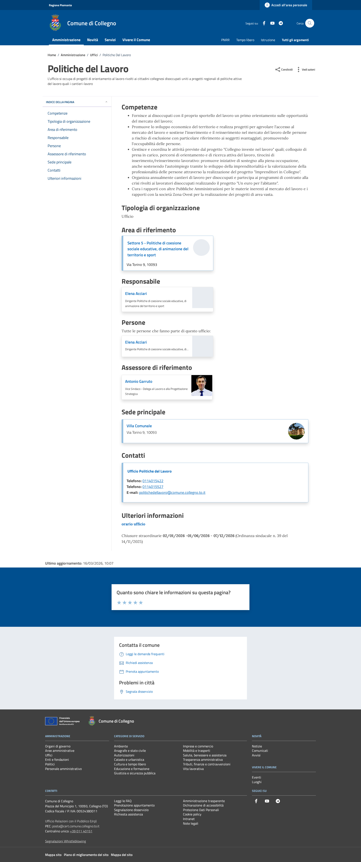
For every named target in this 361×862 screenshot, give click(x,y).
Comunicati (260, 750)
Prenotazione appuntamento (134, 805)
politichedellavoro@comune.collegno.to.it (172, 492)
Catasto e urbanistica (129, 759)
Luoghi (257, 781)
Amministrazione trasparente (204, 800)
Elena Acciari (136, 293)
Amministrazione (66, 40)
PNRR (225, 39)
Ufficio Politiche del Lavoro (149, 471)
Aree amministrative (59, 750)
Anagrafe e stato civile (130, 750)
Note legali (190, 823)
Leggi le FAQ (123, 800)
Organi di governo (57, 746)
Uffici (48, 755)
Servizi (110, 40)
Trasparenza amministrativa (203, 759)
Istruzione (268, 39)
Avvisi (256, 755)
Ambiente (121, 746)
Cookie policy (192, 814)
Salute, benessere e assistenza (204, 755)
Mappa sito (53, 854)
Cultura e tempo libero (130, 764)
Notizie (257, 746)
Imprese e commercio (198, 746)
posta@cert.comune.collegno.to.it (75, 826)
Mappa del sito (121, 854)
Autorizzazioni (124, 755)
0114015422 (152, 481)
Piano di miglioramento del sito (86, 854)
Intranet (189, 818)
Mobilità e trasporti (196, 750)
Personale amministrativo (63, 768)
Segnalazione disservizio (131, 809)
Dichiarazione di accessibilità (203, 805)
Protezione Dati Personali (201, 809)
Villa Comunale (139, 426)
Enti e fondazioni (57, 759)
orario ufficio (133, 524)
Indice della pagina (60, 102)
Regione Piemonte (60, 5)
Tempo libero (245, 39)
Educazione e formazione (131, 768)
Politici (50, 764)
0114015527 (152, 486)
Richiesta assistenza (128, 814)
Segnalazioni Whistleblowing (65, 841)
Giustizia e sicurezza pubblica (134, 773)
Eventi (256, 777)
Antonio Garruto (138, 381)
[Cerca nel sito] (309, 23)
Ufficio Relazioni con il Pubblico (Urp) (71, 821)
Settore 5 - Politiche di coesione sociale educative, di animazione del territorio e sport (157, 249)
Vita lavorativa (193, 768)
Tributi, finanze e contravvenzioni (206, 764)
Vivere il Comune (136, 40)
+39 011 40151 (81, 831)
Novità (92, 40)
